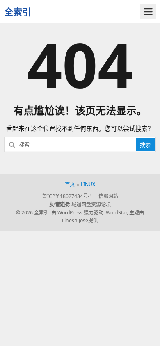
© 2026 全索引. (33, 212)
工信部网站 (106, 196)
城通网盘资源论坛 (91, 204)
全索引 (17, 11)
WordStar (116, 212)
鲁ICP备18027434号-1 (67, 196)
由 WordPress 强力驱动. (78, 212)
